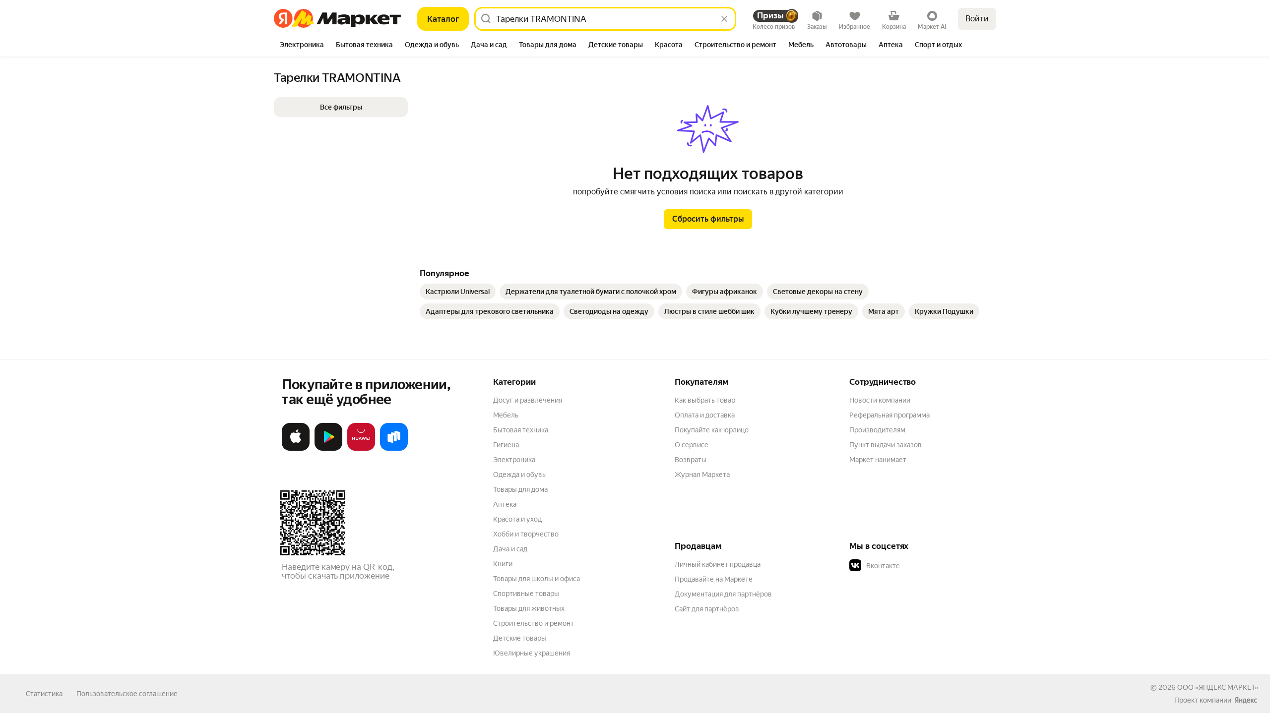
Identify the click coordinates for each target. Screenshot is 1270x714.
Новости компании (879, 400)
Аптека (504, 504)
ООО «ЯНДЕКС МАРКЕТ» (1217, 687)
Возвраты (690, 460)
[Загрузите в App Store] (296, 448)
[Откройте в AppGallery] (361, 448)
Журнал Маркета (702, 474)
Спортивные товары (526, 593)
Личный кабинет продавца (718, 564)
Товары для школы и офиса (536, 579)
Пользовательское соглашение (127, 694)
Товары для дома (520, 489)
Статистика (44, 694)
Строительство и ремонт (533, 623)
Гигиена (506, 445)
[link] (458, 291)
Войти (977, 18)
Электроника (514, 460)
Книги (502, 564)
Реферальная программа (889, 415)
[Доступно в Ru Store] (394, 448)
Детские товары (519, 638)
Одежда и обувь (519, 474)
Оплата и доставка (705, 415)
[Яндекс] (1245, 700)
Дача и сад (510, 549)
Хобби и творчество (526, 534)
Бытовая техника (520, 430)
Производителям (877, 430)
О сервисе (691, 445)
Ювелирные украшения (531, 653)
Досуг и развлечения (527, 400)
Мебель (505, 415)
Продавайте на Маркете (714, 579)
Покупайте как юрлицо (712, 430)
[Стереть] (724, 18)
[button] (341, 107)
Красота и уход (517, 519)
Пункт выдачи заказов (885, 445)
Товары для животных (529, 608)
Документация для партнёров (723, 594)
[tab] (302, 46)
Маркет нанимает (877, 460)
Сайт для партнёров (707, 609)
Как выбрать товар (705, 400)
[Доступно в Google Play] (328, 448)
